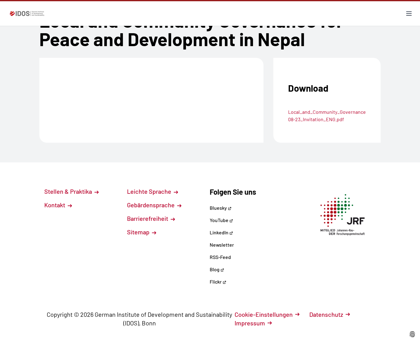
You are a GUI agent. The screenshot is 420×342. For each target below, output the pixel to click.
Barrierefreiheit (148, 218)
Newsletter (222, 245)
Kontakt (55, 205)
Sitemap (139, 232)
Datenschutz (326, 314)
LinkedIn (219, 232)
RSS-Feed (220, 257)
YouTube (219, 220)
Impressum (250, 323)
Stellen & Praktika (68, 191)
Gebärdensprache (151, 205)
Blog (215, 269)
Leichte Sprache (149, 191)
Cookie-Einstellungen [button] (264, 314)
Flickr (216, 281)
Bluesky (219, 208)
